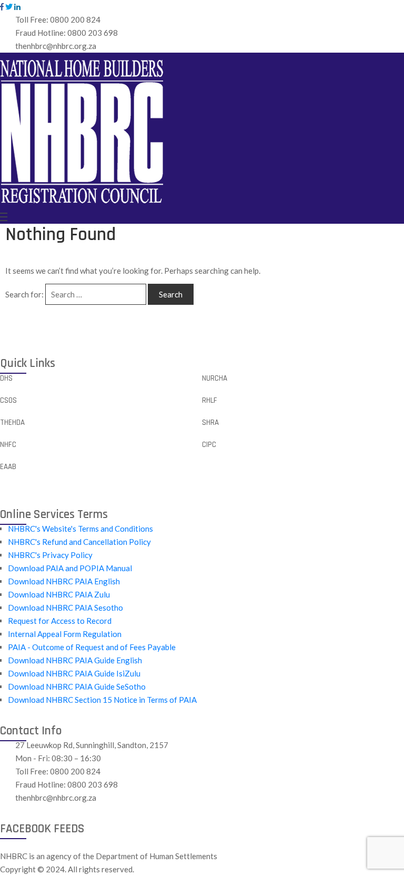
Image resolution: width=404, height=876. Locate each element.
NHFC (8, 445)
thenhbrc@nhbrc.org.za (55, 46)
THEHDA (12, 422)
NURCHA (214, 378)
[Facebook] (2, 7)
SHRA (210, 422)
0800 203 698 (92, 32)
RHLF (209, 400)
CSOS (8, 400)
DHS (6, 378)
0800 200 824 (75, 19)
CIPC (209, 445)
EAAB (8, 467)
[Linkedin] (17, 7)
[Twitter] (9, 7)
